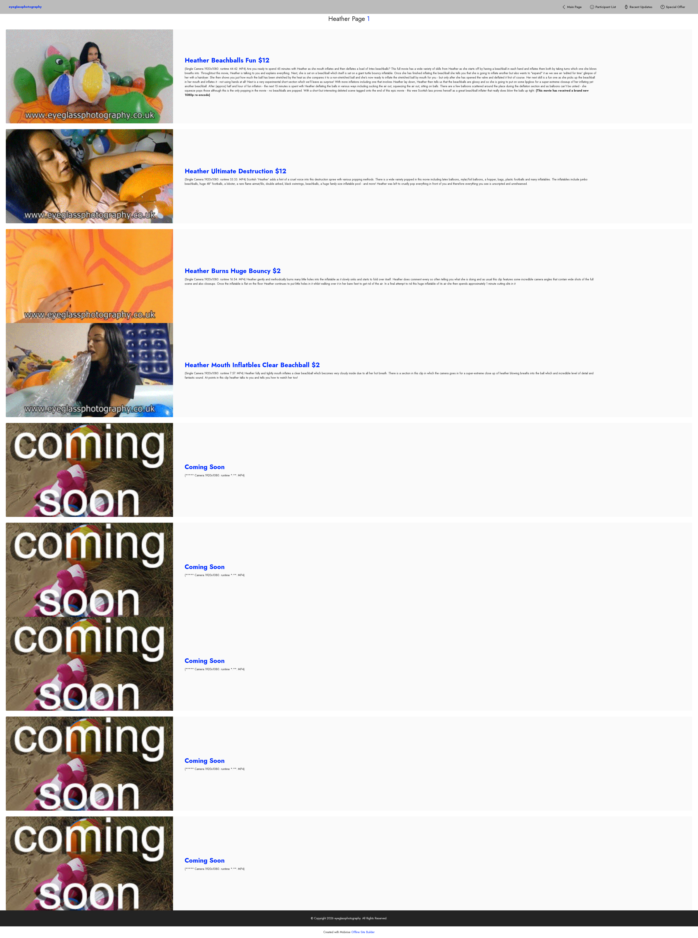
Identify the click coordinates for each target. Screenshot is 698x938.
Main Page (574, 7)
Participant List (605, 7)
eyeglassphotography (25, 7)
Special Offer (675, 7)
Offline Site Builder (363, 932)
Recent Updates (641, 7)
